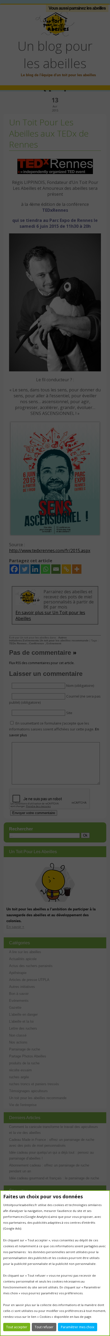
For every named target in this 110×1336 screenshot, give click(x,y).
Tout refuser (44, 1327)
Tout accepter (16, 1327)
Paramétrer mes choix (77, 1327)
